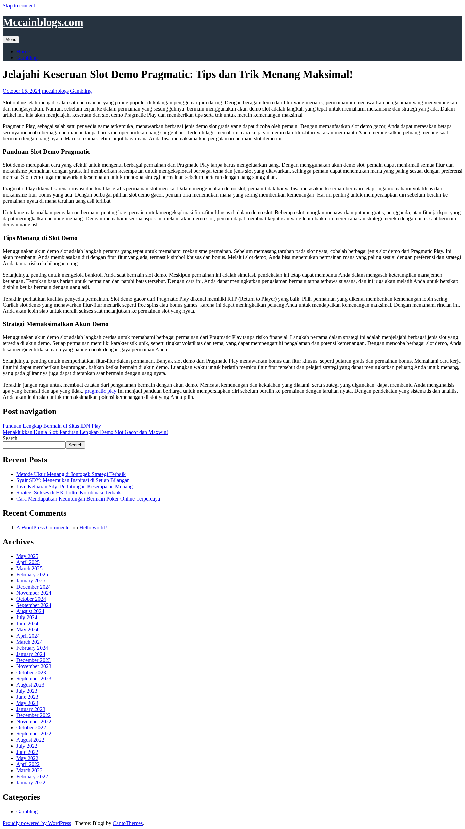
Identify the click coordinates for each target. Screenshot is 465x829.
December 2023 (33, 660)
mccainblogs (55, 91)
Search (10, 438)
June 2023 (27, 697)
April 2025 (28, 562)
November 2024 (33, 593)
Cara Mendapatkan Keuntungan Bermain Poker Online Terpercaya (88, 499)
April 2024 (28, 636)
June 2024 (27, 623)
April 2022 (28, 764)
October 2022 (31, 727)
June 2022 (27, 752)
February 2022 (32, 776)
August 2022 (30, 740)
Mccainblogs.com (43, 22)
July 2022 (26, 746)
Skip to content (19, 6)
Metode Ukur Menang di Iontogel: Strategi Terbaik (71, 474)
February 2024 (32, 648)
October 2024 (31, 599)
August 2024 (30, 611)
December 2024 (33, 587)
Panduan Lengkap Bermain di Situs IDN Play (52, 426)
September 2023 (33, 678)
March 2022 (29, 770)
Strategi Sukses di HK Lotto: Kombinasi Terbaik (68, 492)
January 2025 (30, 580)
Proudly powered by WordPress (37, 823)
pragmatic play (100, 391)
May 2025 (27, 556)
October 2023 (31, 672)
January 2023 (30, 709)
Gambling (27, 58)
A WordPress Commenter (43, 527)
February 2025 (32, 574)
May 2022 (27, 758)
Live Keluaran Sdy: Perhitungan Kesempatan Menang (74, 486)
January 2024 (30, 654)
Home (23, 51)
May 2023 (27, 703)
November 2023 (33, 666)
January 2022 (30, 782)
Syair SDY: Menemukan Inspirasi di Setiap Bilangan (73, 480)
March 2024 (29, 642)
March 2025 (29, 568)
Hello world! (93, 527)
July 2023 (26, 691)
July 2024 (26, 617)
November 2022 (33, 721)
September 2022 (33, 734)
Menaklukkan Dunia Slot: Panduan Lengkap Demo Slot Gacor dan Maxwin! (85, 432)
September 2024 (33, 605)
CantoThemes (128, 823)
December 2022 (33, 715)
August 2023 (30, 685)
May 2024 (27, 629)
